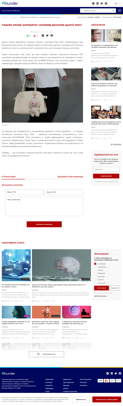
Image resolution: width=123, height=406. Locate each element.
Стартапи (48, 385)
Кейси (65, 388)
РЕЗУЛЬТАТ (114, 288)
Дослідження (68, 382)
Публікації (49, 379)
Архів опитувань (100, 296)
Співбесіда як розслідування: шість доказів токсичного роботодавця (106, 123)
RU (120, 3)
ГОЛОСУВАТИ (101, 288)
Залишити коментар (44, 224)
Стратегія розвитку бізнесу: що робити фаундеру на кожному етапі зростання (104, 85)
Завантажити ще (49, 354)
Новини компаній (70, 391)
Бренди (66, 385)
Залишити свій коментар (70, 177)
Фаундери (49, 388)
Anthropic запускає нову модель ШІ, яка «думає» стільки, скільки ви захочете (45, 323)
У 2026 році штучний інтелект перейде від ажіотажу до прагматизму (74, 323)
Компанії (48, 382)
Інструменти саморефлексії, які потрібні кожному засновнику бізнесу (104, 47)
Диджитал (67, 379)
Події (47, 391)
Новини (14, 17)
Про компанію (85, 379)
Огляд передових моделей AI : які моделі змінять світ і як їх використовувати (16, 323)
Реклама (83, 382)
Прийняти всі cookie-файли (107, 399)
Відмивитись (81, 399)
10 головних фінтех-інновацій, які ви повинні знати (16, 286)
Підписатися (106, 176)
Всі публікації (116, 144)
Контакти (83, 385)
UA (116, 3)
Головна (5, 17)
